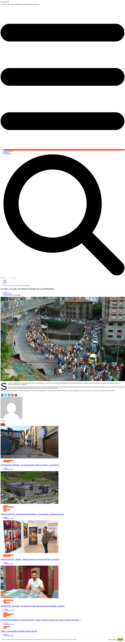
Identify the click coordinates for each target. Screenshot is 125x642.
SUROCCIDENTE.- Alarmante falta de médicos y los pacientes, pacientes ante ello (32, 514)
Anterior (3, 424)
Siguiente (3, 425)
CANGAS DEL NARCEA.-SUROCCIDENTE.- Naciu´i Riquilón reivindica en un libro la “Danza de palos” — (41, 620)
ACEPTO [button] (120, 639)
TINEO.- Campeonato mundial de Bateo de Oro (19, 631)
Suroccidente (17, 295)
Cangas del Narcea (8, 151)
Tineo (4, 511)
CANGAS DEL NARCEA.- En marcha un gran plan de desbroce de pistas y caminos (33, 606)
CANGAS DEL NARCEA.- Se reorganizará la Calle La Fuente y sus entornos (30, 465)
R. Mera (5, 292)
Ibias (4, 508)
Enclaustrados (7, 153)
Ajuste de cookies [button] (112, 639)
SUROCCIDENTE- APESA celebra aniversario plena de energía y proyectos (30, 559)
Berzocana (6, 152)
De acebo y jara (5, 1)
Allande (5, 505)
